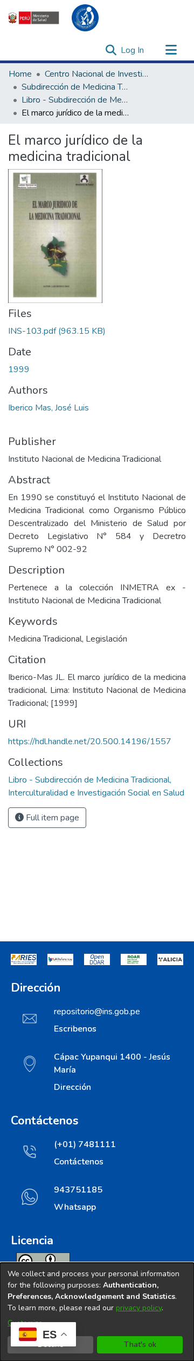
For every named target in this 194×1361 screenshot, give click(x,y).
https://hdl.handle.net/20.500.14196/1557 (89, 741)
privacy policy (139, 1308)
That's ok (140, 1344)
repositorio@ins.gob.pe (97, 1012)
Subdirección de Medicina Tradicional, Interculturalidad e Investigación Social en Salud (75, 87)
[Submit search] (110, 50)
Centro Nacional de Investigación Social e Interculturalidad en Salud (99, 74)
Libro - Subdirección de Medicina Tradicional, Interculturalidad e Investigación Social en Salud (75, 100)
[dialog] (97, 1312)
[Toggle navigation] (171, 50)
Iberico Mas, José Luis (48, 408)
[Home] (59, 17)
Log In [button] (133, 50)
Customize (25, 1323)
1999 (19, 369)
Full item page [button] (51, 818)
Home (20, 74)
